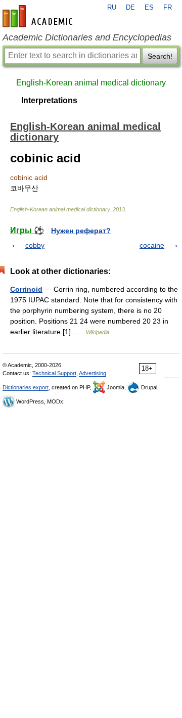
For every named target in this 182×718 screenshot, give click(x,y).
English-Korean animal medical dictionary (91, 82)
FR (167, 7)
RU (111, 7)
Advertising (92, 373)
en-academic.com (39, 16)
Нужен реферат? (81, 231)
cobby (34, 245)
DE (130, 7)
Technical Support (54, 373)
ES (149, 7)
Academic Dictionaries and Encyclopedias (87, 37)
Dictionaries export (26, 387)
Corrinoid (26, 289)
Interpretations (49, 100)
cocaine (152, 245)
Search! (160, 56)
